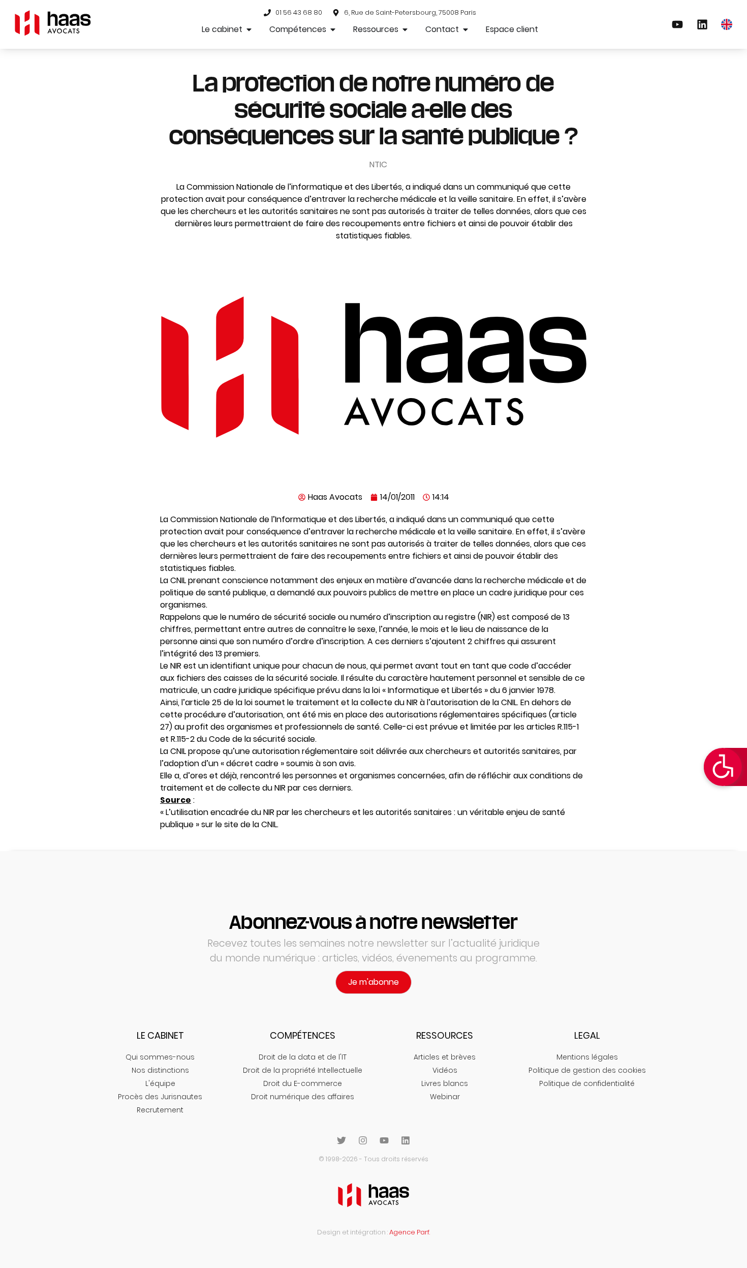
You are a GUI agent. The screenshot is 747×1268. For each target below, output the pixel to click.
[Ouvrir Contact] (465, 29)
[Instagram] (362, 1140)
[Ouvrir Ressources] (405, 29)
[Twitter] (341, 1140)
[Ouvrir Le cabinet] (249, 29)
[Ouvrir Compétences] (333, 29)
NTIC (378, 164)
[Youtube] (384, 1140)
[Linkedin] (405, 1140)
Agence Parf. (409, 1232)
